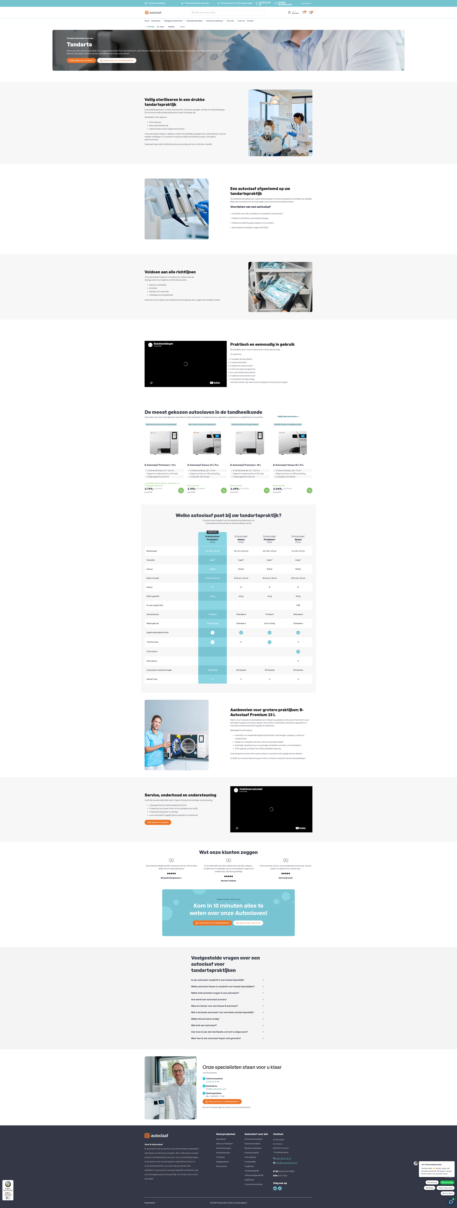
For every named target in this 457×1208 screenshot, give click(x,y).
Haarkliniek (249, 1180)
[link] (175, 21)
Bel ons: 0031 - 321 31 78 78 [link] (249, 923)
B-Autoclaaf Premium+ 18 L (245, 464)
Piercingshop (250, 1157)
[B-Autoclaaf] (153, 12)
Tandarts (171, 27)
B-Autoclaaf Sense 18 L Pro (288, 464)
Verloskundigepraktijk (254, 1175)
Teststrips (220, 1157)
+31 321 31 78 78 (212, 1081)
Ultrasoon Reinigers (224, 1143)
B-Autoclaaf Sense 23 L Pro (202, 464)
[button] (181, 490)
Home (162, 27)
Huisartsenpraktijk (252, 1143)
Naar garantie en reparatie (158, 822)
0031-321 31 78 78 (283, 1158)
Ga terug (150, 27)
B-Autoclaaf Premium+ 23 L (160, 464)
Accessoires (221, 1166)
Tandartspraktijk (252, 1171)
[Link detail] (275, 1188)
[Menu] (12, 1181)
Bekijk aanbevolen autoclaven (81, 60)
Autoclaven (221, 1139)
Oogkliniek (249, 1166)
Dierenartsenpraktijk (253, 1139)
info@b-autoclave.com (216, 1089)
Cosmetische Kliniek (254, 1184)
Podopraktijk (250, 1161)
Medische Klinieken (253, 1148)
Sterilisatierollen (223, 1152)
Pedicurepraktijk (252, 1152)
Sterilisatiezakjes (223, 1148)
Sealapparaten (222, 1161)
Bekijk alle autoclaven (287, 416)
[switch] (8, 1197)
